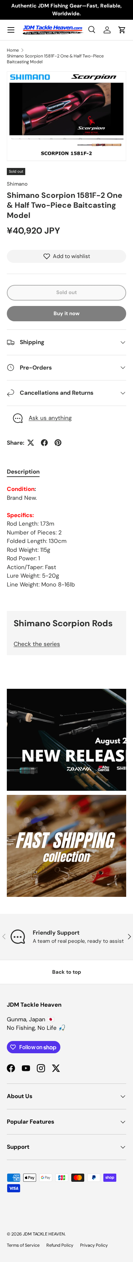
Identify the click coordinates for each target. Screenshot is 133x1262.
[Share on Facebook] (44, 442)
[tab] (23, 471)
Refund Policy (59, 1245)
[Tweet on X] (31, 442)
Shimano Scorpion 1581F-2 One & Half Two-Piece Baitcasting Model (55, 59)
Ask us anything (50, 418)
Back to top (66, 972)
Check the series (37, 644)
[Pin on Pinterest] (58, 442)
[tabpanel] (66, 537)
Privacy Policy (94, 1245)
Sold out (66, 292)
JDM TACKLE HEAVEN (44, 1234)
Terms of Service (23, 1245)
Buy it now (66, 313)
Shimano (17, 184)
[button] (122, 29)
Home (13, 50)
